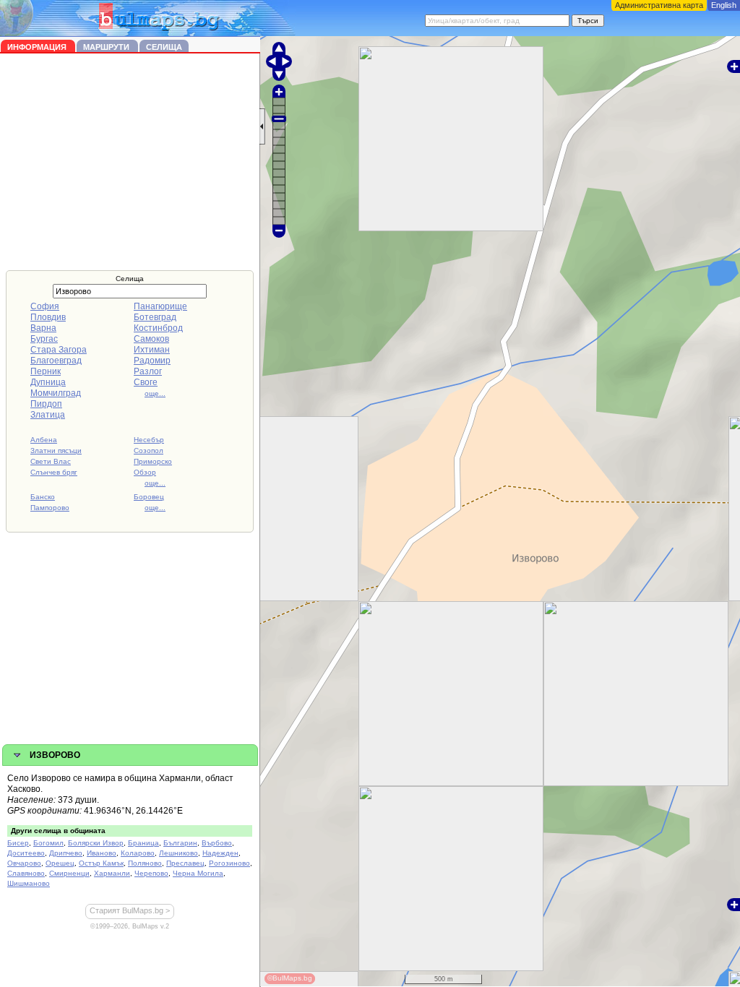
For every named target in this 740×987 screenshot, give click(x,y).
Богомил (48, 843)
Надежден (220, 853)
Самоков (151, 339)
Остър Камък (101, 863)
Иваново (101, 853)
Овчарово (24, 863)
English (723, 5)
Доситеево (26, 853)
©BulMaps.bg (289, 978)
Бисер (18, 843)
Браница (143, 843)
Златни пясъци (56, 450)
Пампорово (49, 508)
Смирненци (69, 873)
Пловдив (48, 317)
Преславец (185, 863)
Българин (180, 843)
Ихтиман (152, 350)
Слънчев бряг (53, 472)
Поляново (145, 863)
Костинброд (158, 328)
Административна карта (659, 5)
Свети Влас (50, 461)
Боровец (149, 497)
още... (155, 393)
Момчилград (55, 393)
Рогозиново (229, 863)
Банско (42, 497)
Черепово (151, 873)
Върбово (217, 843)
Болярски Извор (96, 843)
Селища (164, 47)
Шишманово (28, 883)
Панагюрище (160, 306)
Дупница (48, 382)
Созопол (148, 450)
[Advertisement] (130, 162)
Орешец (60, 863)
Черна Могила (198, 873)
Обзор (145, 472)
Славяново (26, 873)
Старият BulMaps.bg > (130, 910)
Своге (146, 382)
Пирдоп (46, 404)
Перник (45, 371)
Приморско (153, 461)
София (44, 306)
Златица (47, 415)
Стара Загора (58, 350)
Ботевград (155, 317)
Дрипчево (65, 853)
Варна (43, 328)
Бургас (44, 339)
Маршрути (107, 47)
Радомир (152, 360)
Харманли (112, 873)
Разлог (148, 371)
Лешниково (178, 853)
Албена (43, 440)
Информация (38, 47)
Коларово (138, 853)
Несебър (149, 440)
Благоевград (56, 360)
